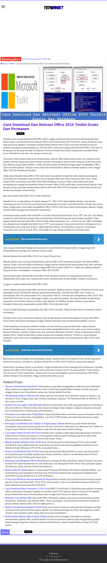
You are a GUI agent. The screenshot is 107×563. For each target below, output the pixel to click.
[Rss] (47, 556)
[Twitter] (52, 556)
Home (4, 63)
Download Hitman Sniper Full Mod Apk (36, 59)
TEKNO (12, 63)
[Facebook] (49, 556)
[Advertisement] (53, 33)
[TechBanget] (53, 7)
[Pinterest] (55, 556)
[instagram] (60, 556)
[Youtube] (57, 556)
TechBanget (53, 553)
